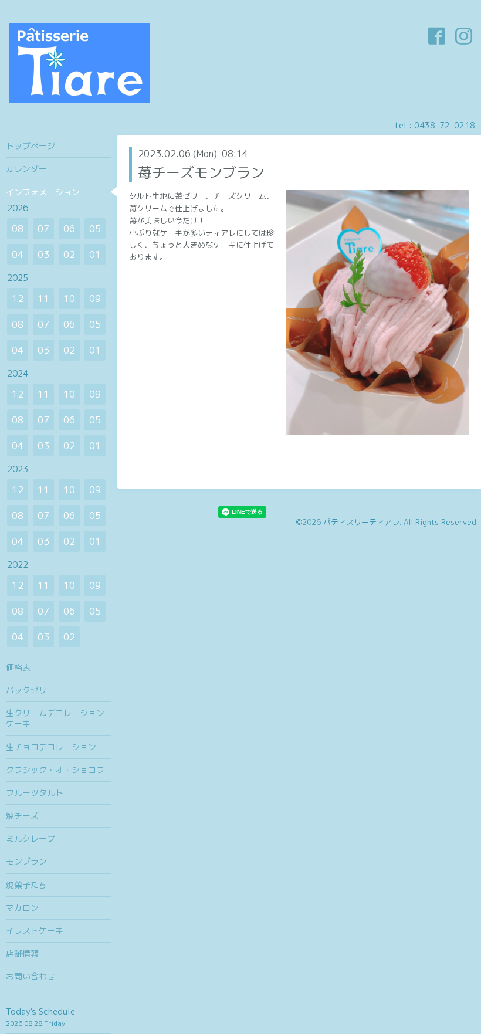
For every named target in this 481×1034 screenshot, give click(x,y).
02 (69, 254)
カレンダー (26, 168)
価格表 (18, 667)
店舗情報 (22, 953)
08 (17, 228)
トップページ (30, 145)
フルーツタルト (34, 792)
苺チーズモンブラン (201, 172)
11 (43, 298)
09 (95, 298)
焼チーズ (22, 815)
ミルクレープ (30, 838)
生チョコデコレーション (51, 746)
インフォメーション (43, 192)
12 (17, 298)
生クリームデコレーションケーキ (55, 718)
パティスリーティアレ (361, 522)
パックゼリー (30, 690)
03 (43, 254)
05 (95, 228)
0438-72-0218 (444, 125)
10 (69, 298)
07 (43, 228)
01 (95, 254)
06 (69, 228)
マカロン (22, 907)
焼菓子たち (26, 884)
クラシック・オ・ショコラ (55, 769)
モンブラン (26, 861)
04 (17, 254)
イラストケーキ (34, 930)
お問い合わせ (30, 976)
